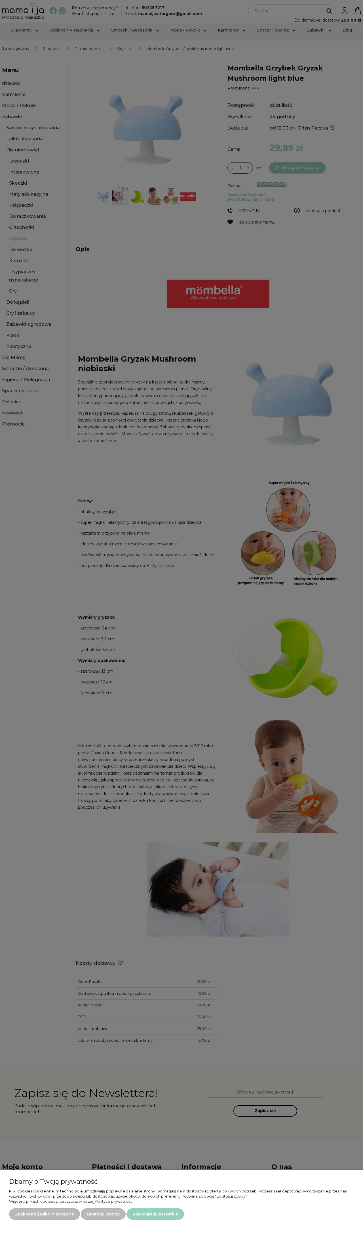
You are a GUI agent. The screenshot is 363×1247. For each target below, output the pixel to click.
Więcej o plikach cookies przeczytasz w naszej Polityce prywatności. (71, 1201)
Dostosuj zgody (103, 1214)
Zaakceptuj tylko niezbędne (44, 1214)
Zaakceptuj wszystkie (155, 1214)
